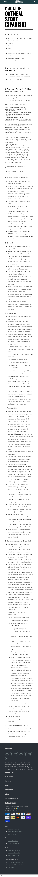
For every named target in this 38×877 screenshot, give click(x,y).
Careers (8, 781)
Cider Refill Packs (13, 843)
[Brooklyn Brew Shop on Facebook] (12, 753)
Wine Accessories (13, 855)
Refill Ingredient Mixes (15, 831)
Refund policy (10, 803)
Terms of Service (11, 798)
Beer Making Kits (13, 829)
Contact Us (9, 772)
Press (7, 785)
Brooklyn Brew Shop (16, 811)
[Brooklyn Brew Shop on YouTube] (16, 753)
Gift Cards (11, 867)
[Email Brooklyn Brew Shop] (7, 758)
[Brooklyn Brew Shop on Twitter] (7, 753)
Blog (7, 794)
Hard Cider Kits (13, 841)
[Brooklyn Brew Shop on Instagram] (30, 753)
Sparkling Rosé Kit (14, 853)
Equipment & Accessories (16, 865)
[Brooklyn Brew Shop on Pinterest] (26, 753)
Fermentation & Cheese (15, 862)
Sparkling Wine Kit (14, 850)
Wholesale (9, 790)
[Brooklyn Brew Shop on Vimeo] (21, 753)
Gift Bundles (12, 834)
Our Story (9, 777)
